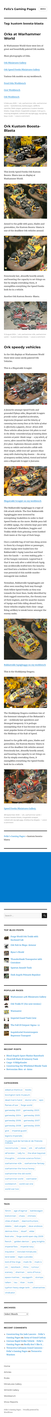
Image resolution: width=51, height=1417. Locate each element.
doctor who (30, 1100)
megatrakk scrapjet (28, 111)
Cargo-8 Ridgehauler (16, 1062)
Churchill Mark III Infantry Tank (22, 1059)
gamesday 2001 (12, 1110)
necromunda (11, 1148)
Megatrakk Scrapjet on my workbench (22, 501)
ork (20, 103)
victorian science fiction (29, 1158)
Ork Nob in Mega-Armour (23, 945)
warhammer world (32, 815)
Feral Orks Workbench (15, 83)
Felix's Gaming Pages (20, 9)
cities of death (12, 1221)
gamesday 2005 (32, 1115)
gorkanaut (26, 108)
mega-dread (15, 111)
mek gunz (41, 111)
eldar (31, 1231)
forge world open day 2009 (30, 1236)
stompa (39, 1277)
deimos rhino (11, 1231)
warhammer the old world (18, 1173)
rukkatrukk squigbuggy (28, 113)
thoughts (9, 1158)
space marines (12, 1277)
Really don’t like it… (34, 1344)
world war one (26, 1184)
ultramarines (38, 1287)
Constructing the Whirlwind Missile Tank (26, 1066)
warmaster (31, 1179)
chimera (32, 1216)
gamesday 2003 (31, 1110)
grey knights (38, 1241)
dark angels (20, 1226)
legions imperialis (13, 1136)
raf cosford (40, 1148)
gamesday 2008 (13, 1125)
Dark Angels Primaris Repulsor (25, 975)
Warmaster (16, 1011)
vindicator (10, 1293)
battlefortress (16, 106)
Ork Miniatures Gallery (15, 63)
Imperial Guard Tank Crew (23, 1018)
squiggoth (27, 1277)
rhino (25, 1267)
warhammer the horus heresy (20, 1168)
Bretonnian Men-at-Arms (19, 1069)
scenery (9, 1272)
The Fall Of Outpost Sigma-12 (25, 1025)
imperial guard (19, 1131)
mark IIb (27, 1262)
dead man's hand (13, 1100)
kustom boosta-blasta (19, 337)
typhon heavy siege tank (17, 1287)
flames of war (11, 1105)
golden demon (21, 1241)
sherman (20, 1272)
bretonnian (10, 1216)
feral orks (9, 1236)
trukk (11, 116)
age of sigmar (20, 1211)
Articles (7, 1372)
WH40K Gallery (11, 1390)
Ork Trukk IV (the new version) (26, 1004)
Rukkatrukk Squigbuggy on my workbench (25, 665)
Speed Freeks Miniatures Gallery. (20, 808)
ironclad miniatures (26, 1252)
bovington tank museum (17, 1095)
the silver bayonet (37, 1153)
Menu (43, 9)
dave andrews (35, 1226)
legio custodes (25, 1257)
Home (7, 1366)
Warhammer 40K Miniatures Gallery (28, 997)
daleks (8, 1226)
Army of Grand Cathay (35, 1337)
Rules (7, 1378)
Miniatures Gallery (13, 1384)
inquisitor (9, 1252)
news (23, 1148)
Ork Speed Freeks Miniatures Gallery (22, 69)
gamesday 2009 (32, 1125)
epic (41, 1100)
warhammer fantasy (34, 1163)
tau (15, 1282)
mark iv (38, 1262)
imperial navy (27, 1246)
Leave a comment (22, 116)
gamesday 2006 (13, 1120)
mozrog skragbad (11, 113)
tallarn (8, 1282)
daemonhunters (30, 1221)
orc (6, 1267)
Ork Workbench (11, 97)
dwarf (23, 1231)
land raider (10, 1257)
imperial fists (11, 1246)
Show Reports (11, 1402)
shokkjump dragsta (32, 820)
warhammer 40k (29, 103)
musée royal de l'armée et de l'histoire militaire (23, 1142)
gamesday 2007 (32, 1120)
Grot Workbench (12, 90)
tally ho (21, 1153)
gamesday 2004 (13, 1115)
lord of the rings (13, 1262)
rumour (35, 1267)
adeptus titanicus (13, 1090)
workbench (10, 1184)
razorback (15, 1267)
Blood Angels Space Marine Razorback (25, 1055)
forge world (26, 1105)
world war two (12, 1189)
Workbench (10, 1396)
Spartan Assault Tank (21, 967)
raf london (10, 1153)
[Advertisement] (25, 877)
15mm (8, 1211)
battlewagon (27, 106)
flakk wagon (16, 108)
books (28, 1090)
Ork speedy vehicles (22, 347)
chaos (22, 1216)
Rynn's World (17, 952)
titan (22, 1282)
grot (7, 1131)
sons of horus (33, 1272)
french (8, 1241)
